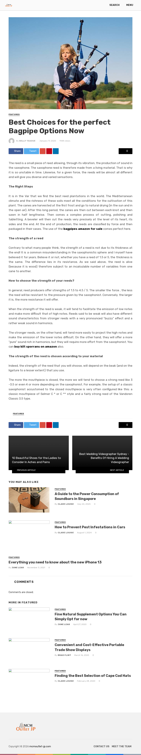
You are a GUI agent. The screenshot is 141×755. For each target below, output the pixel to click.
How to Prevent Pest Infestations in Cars (90, 527)
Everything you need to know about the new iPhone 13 (55, 562)
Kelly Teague (27, 141)
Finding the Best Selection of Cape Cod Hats (93, 676)
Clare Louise (66, 504)
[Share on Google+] (43, 151)
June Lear (18, 567)
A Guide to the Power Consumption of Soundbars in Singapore (87, 496)
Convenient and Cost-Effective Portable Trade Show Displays (89, 647)
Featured (14, 114)
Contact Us (101, 746)
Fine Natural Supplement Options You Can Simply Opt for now (91, 616)
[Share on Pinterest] (49, 151)
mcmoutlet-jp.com (40, 746)
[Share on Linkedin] (56, 151)
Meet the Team (121, 746)
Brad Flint (64, 655)
